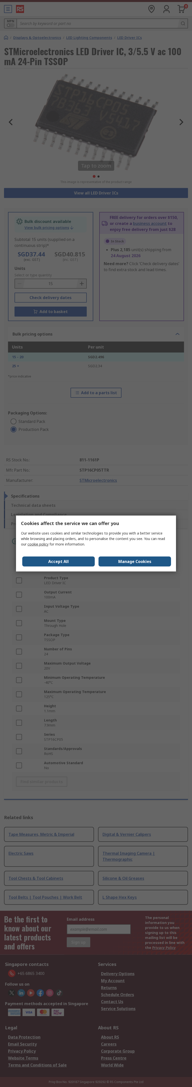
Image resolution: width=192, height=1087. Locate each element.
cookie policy (38, 544)
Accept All (58, 561)
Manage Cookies (134, 561)
